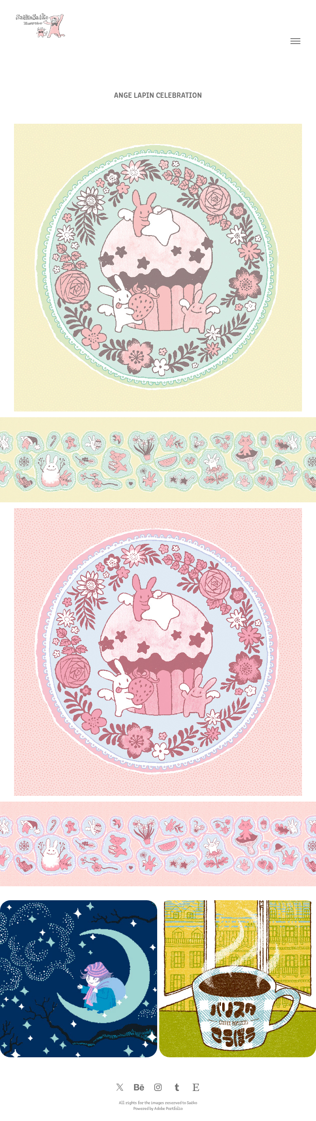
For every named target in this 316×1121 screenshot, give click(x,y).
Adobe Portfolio (168, 1108)
